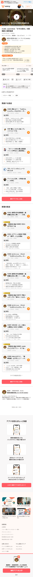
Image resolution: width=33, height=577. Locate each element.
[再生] (28, 112)
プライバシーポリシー (6, 532)
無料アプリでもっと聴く (16, 199)
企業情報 (4, 527)
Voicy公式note (19, 548)
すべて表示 (28, 65)
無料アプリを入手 (17, 570)
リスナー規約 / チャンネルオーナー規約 (10, 529)
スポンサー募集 (5, 551)
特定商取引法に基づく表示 (7, 537)
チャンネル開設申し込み (7, 546)
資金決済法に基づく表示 (7, 539)
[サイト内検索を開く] (22, 6)
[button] (16, 17)
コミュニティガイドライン (7, 534)
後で (16, 574)
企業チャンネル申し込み (7, 548)
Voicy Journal (19, 546)
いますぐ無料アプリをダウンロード (16, 485)
